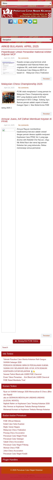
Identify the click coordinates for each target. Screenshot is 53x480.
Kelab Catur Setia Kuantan (13, 424)
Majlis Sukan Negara (11, 427)
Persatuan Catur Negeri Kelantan (30, 470)
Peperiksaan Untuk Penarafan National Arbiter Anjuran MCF (26, 53)
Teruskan (46, 79)
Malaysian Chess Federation (14, 430)
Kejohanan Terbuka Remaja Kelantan (30, 407)
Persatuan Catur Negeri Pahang (15, 445)
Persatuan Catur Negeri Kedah (15, 454)
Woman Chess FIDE (11, 448)
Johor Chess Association (13, 451)
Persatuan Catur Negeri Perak (15, 436)
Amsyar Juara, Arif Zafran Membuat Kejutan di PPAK (26, 120)
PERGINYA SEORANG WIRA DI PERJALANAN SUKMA (25, 365)
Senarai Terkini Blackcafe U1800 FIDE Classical (22, 374)
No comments (23, 58)
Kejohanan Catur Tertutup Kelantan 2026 (34, 404)
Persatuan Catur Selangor (13, 439)
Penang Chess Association (14, 433)
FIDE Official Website (12, 421)
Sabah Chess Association (13, 442)
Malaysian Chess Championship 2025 (21, 84)
